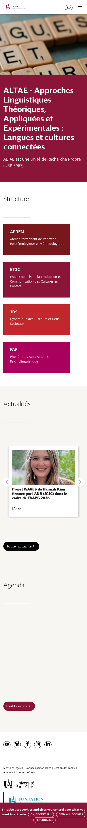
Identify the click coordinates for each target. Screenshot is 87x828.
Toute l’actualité (19, 546)
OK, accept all (41, 814)
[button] (7, 482)
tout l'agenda (16, 706)
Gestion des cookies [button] (65, 767)
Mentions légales (13, 767)
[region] (43, 482)
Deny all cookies (71, 814)
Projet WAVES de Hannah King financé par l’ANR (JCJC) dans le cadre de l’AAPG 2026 (39, 493)
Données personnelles (38, 767)
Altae (17, 508)
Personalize (44, 820)
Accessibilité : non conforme (19, 772)
